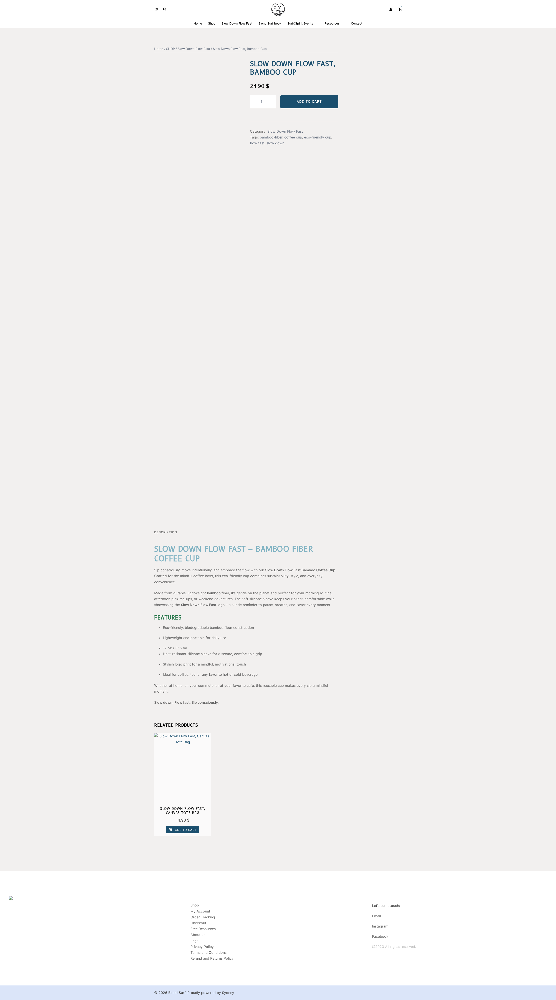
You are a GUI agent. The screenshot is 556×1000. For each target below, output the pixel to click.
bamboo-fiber (271, 137)
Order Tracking (202, 917)
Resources (332, 23)
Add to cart (309, 101)
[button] (165, 9)
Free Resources (203, 929)
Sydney (228, 992)
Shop (211, 23)
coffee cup (293, 137)
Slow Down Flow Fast (237, 23)
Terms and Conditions (208, 952)
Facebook (380, 936)
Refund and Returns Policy (212, 958)
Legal (194, 941)
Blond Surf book (269, 23)
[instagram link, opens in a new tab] (156, 9)
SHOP (170, 49)
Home (198, 23)
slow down (275, 143)
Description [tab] (165, 532)
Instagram (380, 926)
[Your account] (391, 9)
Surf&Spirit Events (300, 23)
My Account (200, 911)
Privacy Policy (202, 946)
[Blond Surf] (278, 9)
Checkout (198, 923)
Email (376, 916)
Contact (356, 23)
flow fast (257, 143)
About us (197, 934)
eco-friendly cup (317, 137)
